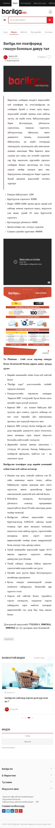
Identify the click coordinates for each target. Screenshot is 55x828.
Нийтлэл (23, 32)
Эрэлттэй (27, 742)
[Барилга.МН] (14, 12)
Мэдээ (15, 3)
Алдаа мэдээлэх (13, 61)
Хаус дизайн (36, 32)
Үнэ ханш (48, 32)
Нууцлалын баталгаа (11, 799)
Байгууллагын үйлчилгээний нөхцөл (18, 802)
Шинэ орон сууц (40, 3)
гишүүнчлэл (8, 639)
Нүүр (6, 32)
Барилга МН (13, 56)
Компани (6, 3)
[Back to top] (48, 813)
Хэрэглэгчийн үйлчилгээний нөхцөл (18, 797)
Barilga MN (14, 709)
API (37, 802)
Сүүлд (27, 736)
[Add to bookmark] (49, 57)
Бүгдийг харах (39, 658)
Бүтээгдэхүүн (26, 3)
